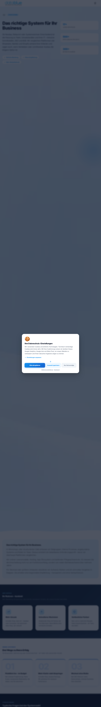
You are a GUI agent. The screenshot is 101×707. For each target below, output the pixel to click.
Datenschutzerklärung (47, 369)
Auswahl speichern (53, 365)
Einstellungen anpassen (34, 357)
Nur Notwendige (69, 365)
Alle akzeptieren (34, 365)
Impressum (57, 369)
